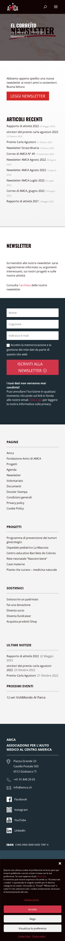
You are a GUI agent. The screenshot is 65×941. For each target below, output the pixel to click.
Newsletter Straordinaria (23, 148)
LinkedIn (19, 830)
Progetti (12, 464)
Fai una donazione (19, 605)
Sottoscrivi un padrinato (22, 599)
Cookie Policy (24, 936)
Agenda (11, 470)
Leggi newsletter (27, 96)
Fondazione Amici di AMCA (24, 458)
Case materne (16, 564)
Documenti (14, 486)
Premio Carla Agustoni (21, 142)
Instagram (21, 810)
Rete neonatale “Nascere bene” (27, 559)
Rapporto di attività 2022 (23, 126)
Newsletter (18, 36)
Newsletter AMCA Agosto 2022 (26, 160)
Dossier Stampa (17, 492)
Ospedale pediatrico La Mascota (27, 547)
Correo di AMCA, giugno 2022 (26, 191)
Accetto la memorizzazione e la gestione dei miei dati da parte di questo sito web (29, 349)
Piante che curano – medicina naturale (32, 570)
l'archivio (25, 285)
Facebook (20, 799)
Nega (32, 919)
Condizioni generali (19, 497)
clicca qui (41, 876)
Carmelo (20, 32)
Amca (10, 453)
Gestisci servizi (31, 899)
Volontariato (15, 481)
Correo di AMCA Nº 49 (21, 154)
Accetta (32, 909)
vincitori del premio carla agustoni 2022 (32, 132)
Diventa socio (15, 610)
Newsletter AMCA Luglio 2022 (26, 180)
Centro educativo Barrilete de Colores (31, 553)
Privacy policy (38, 936)
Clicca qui (35, 400)
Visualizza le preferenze (32, 928)
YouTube (20, 820)
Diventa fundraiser (19, 616)
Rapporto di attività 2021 (23, 201)
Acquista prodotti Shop (22, 621)
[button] (60, 863)
